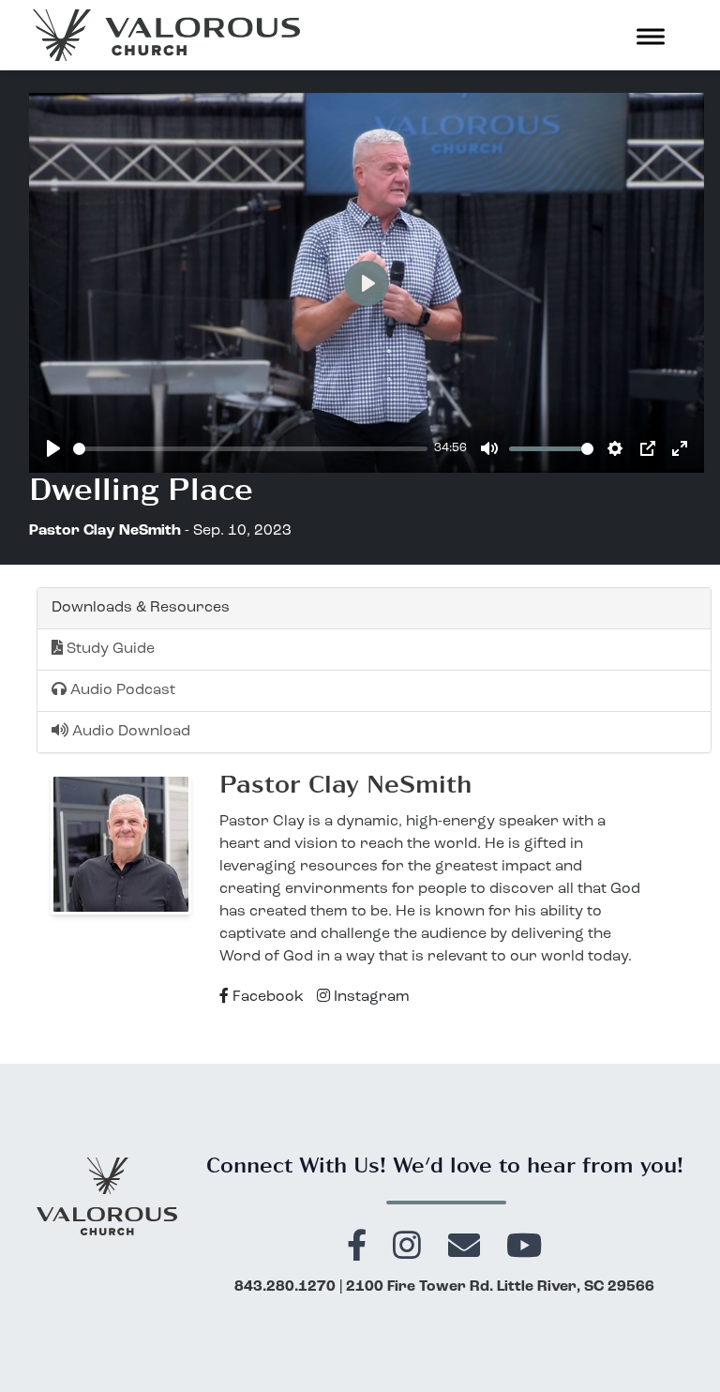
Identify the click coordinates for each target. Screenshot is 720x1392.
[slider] (250, 449)
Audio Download (129, 731)
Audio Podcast (121, 690)
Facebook (266, 997)
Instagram (370, 997)
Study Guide (109, 649)
